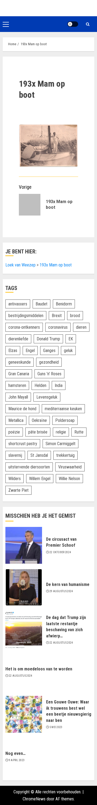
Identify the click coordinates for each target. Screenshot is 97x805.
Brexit (57, 315)
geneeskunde (19, 362)
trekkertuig (65, 455)
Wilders (14, 478)
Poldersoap (65, 420)
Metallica (15, 420)
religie (61, 432)
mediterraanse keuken (63, 408)
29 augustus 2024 (61, 591)
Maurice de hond (22, 408)
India (59, 385)
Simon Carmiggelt (60, 443)
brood (75, 315)
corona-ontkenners (24, 327)
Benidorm (64, 304)
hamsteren (17, 385)
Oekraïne (39, 420)
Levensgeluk (46, 397)
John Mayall (18, 397)
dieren (81, 327)
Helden (40, 385)
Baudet (41, 304)
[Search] (87, 24)
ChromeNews (34, 798)
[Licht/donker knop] (72, 24)
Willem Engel (39, 478)
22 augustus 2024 (61, 642)
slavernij (15, 455)
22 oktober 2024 (60, 552)
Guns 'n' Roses (49, 373)
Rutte (79, 432)
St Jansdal (39, 455)
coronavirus (58, 327)
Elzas (12, 350)
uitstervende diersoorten (29, 467)
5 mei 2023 (56, 727)
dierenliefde (18, 338)
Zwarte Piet (18, 490)
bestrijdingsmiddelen (25, 315)
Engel (30, 350)
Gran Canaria (18, 373)
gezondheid (49, 362)
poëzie (14, 432)
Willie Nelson (69, 478)
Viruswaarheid (70, 467)
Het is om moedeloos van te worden (38, 669)
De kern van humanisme (67, 584)
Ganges (49, 350)
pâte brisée (37, 432)
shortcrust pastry (22, 443)
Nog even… (15, 753)
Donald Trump (48, 338)
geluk (68, 350)
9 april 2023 (17, 760)
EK (70, 338)
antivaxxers (17, 304)
